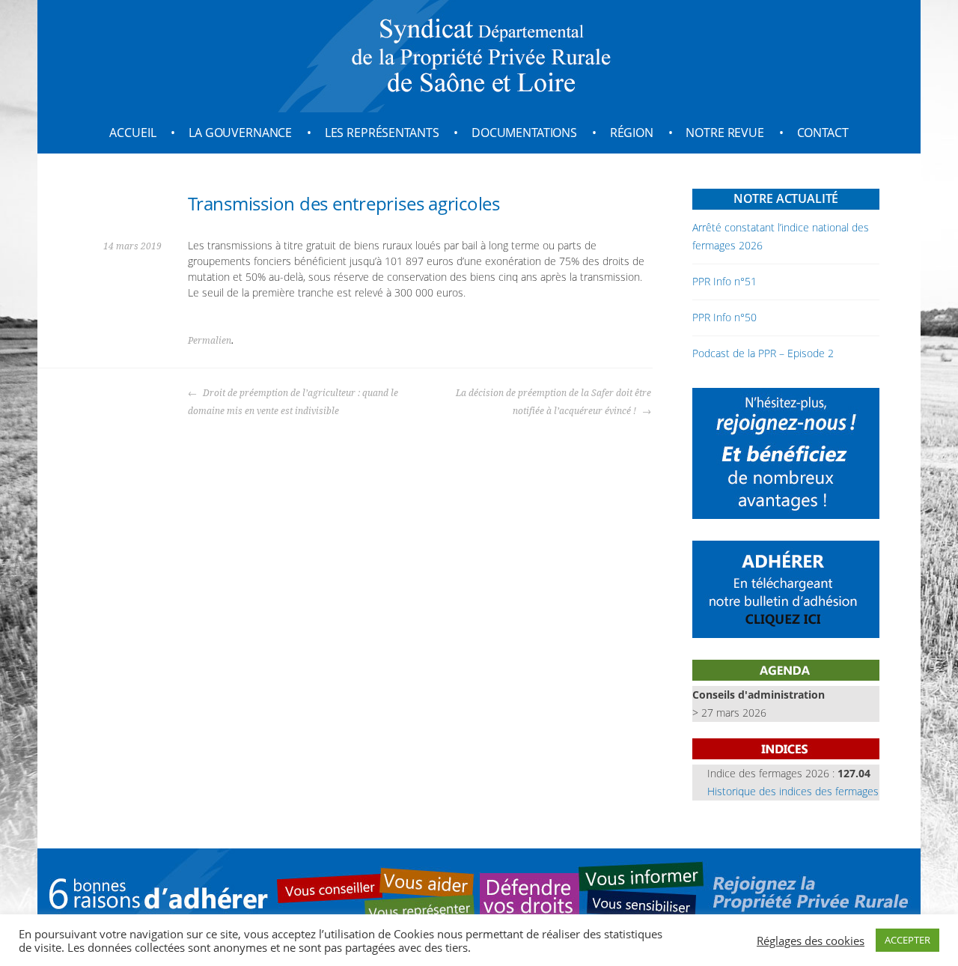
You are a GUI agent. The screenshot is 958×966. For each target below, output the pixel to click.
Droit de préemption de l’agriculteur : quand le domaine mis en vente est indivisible (293, 402)
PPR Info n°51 (724, 281)
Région (631, 132)
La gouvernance (240, 132)
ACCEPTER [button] (907, 940)
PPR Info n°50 (724, 317)
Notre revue (724, 132)
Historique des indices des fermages (793, 791)
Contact (823, 132)
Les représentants (382, 132)
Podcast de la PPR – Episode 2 (763, 353)
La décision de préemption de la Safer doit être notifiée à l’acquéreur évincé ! (553, 402)
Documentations (524, 132)
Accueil (132, 132)
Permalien (209, 340)
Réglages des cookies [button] (810, 940)
